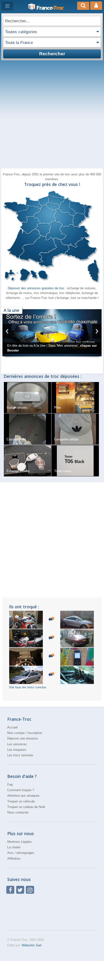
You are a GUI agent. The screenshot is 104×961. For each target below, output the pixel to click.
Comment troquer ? (20, 800)
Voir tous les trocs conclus (27, 698)
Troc (50, 8)
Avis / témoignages (20, 863)
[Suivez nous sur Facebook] (10, 900)
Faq (10, 795)
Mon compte (16, 743)
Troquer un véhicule (21, 812)
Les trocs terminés (20, 766)
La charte (13, 858)
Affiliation (13, 869)
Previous (7, 336)
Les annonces (17, 755)
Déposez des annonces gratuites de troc (36, 288)
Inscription (35, 743)
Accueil (12, 738)
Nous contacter (18, 823)
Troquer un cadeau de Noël (26, 817)
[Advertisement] (52, 114)
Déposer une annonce (22, 749)
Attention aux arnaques (23, 806)
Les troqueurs (16, 760)
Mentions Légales (19, 852)
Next (97, 336)
